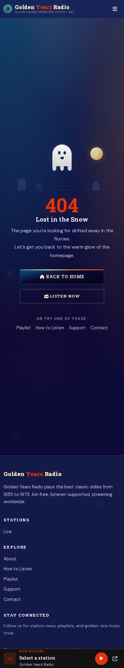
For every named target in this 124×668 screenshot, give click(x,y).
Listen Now (64, 296)
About (10, 559)
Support (77, 328)
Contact (99, 328)
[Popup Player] (115, 658)
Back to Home (64, 276)
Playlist (24, 328)
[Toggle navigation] (114, 9)
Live (8, 531)
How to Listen (50, 328)
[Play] (101, 658)
